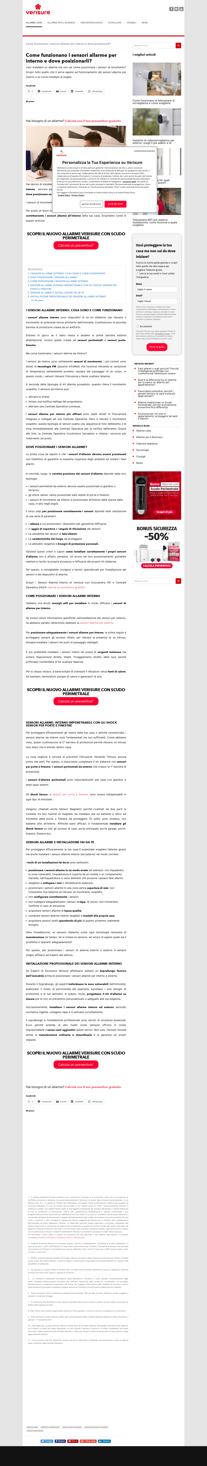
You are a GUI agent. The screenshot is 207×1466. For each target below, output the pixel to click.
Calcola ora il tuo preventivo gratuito (93, 121)
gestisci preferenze (91, 204)
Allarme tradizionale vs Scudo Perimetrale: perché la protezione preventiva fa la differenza (157, 405)
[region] (104, 180)
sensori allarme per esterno (96, 622)
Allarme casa (34, 22)
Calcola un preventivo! (76, 245)
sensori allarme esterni (72, 1427)
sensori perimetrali (35, 1431)
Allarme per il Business (61, 22)
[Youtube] (181, 9)
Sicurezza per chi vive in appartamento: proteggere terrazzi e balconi (158, 416)
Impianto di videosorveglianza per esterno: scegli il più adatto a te (153, 141)
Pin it (74, 1441)
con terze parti (129, 181)
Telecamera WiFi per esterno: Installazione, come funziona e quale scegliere (155, 222)
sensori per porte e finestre (70, 794)
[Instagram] (176, 9)
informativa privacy (162, 334)
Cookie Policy (64, 195)
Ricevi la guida (156, 347)
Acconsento (146, 326)
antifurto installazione (50, 1427)
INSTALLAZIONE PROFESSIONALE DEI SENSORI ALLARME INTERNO (68, 296)
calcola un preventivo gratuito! (66, 587)
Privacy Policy (77, 195)
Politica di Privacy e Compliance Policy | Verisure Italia (62, 1237)
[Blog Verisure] (46, 9)
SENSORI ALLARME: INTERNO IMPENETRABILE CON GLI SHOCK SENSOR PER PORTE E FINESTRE (73, 287)
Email (139, 295)
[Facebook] (171, 9)
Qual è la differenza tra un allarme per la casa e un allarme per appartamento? (157, 382)
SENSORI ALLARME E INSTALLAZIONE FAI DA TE (57, 292)
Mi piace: (39, 300)
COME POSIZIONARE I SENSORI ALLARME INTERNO (59, 281)
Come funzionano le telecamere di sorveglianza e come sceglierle (154, 102)
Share (61, 1441)
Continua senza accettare (144, 151)
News (145, 22)
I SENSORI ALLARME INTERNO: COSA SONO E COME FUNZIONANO (67, 273)
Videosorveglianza (91, 22)
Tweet (48, 1441)
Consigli (131, 22)
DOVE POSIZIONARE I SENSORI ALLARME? (54, 277)
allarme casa (32, 1427)
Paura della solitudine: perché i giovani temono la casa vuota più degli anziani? (156, 394)
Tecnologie (114, 22)
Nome (139, 284)
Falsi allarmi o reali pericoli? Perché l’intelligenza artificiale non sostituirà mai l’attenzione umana (158, 371)
